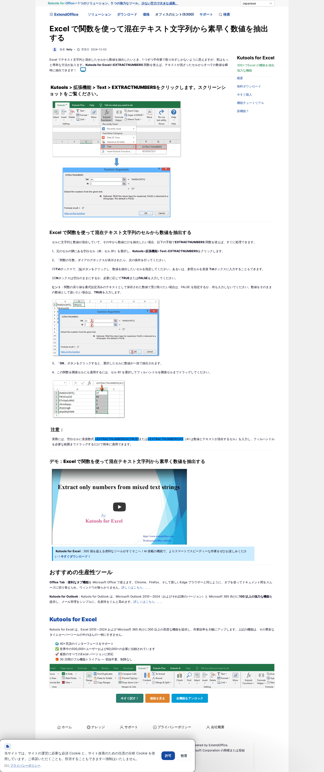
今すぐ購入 (244, 94)
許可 (168, 756)
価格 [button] (146, 14)
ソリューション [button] (99, 14)
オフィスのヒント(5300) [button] (174, 14)
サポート (206, 14)
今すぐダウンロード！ (76, 556)
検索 (226, 14)
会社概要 (217, 727)
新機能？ (243, 111)
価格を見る (157, 698)
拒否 (184, 756)
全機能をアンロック (189, 698)
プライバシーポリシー (174, 727)
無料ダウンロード (249, 86)
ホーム (67, 727)
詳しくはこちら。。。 (137, 587)
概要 (240, 78)
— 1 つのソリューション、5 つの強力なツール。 (113, 3)
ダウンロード (127, 14)
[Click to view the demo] (81, 70)
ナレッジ (98, 727)
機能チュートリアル (250, 103)
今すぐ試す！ (130, 698)
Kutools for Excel (73, 619)
